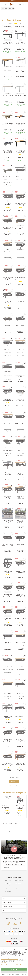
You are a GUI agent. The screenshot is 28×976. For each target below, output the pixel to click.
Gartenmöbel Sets (19, 880)
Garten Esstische (7, 26)
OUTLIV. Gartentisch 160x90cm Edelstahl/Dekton (20, 302)
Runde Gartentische (7, 826)
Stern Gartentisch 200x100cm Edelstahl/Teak (20, 351)
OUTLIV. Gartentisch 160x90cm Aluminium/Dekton (20, 178)
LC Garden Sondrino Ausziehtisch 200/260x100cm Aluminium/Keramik (20, 546)
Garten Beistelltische (19, 26)
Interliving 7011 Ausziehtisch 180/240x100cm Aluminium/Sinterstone (8, 644)
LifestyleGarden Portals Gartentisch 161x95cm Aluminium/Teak (20, 151)
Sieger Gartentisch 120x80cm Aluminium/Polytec (8, 473)
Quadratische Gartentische (9, 828)
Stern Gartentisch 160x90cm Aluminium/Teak (7, 497)
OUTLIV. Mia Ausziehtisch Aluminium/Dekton (8, 374)
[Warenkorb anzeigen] (25, 4)
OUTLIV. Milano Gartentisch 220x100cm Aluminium (20, 375)
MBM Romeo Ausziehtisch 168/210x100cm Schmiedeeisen (20, 425)
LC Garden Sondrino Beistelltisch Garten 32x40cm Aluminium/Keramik (8, 571)
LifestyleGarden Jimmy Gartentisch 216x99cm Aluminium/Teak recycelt (20, 644)
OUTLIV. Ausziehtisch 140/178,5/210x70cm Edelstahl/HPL (7, 716)
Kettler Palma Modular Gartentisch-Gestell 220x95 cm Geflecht (7, 178)
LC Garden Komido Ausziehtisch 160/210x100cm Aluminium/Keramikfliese (8, 351)
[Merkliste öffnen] (22, 4)
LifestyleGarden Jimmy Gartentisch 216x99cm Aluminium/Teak (7, 692)
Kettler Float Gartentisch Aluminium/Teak (8, 69)
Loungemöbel (8, 883)
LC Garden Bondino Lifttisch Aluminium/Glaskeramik (8, 595)
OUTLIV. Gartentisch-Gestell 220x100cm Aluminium (20, 327)
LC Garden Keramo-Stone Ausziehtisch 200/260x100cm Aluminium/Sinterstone (20, 619)
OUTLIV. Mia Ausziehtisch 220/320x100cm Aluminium (8, 521)
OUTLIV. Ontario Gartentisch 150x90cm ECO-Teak (20, 764)
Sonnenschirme (8, 891)
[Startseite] (13, 4)
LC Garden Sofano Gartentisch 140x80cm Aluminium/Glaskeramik (20, 595)
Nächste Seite (14, 781)
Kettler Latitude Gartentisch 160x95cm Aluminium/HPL (20, 43)
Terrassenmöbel (18, 886)
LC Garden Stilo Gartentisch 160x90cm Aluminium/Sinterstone (20, 571)
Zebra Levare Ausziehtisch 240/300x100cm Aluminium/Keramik (20, 399)
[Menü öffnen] (2, 4)
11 (18, 785)
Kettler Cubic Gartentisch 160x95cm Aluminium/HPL (7, 96)
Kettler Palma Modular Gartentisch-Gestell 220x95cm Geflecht (7, 151)
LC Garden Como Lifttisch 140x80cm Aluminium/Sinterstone (7, 449)
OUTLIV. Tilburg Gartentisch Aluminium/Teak (7, 619)
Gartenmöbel (8, 880)
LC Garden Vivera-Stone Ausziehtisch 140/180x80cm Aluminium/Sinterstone (20, 449)
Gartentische (18, 883)
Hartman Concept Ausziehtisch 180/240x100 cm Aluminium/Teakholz (7, 764)
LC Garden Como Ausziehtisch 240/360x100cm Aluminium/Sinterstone (8, 302)
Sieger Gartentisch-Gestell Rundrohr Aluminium (20, 96)
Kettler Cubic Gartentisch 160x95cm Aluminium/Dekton (20, 70)
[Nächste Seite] (22, 785)
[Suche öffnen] (5, 4)
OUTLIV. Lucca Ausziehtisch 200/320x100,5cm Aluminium (8, 204)
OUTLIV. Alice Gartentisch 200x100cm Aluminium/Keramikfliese (8, 278)
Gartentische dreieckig (8, 832)
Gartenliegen (18, 888)
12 (20, 785)
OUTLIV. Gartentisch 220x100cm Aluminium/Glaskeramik (8, 668)
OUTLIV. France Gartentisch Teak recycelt (20, 228)
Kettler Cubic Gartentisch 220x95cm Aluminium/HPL (7, 545)
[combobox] (12, 785)
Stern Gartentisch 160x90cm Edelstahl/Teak (7, 424)
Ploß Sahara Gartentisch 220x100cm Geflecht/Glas (7, 124)
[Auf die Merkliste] (12, 31)
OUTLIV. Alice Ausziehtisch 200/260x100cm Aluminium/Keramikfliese (20, 204)
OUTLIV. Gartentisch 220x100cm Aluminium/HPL (20, 692)
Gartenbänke (8, 888)
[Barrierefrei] (20, 4)
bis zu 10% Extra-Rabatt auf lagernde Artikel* (13, 1)
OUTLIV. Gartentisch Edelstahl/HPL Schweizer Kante (8, 43)
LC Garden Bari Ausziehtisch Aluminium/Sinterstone (20, 253)
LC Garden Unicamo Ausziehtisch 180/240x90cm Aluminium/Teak (8, 253)
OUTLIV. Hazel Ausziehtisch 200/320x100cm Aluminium (20, 521)
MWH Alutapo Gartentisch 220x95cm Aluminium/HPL (20, 716)
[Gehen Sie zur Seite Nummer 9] (6, 785)
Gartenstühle (8, 886)
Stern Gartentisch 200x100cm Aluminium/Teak (20, 473)
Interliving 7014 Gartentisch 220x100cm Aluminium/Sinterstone (8, 327)
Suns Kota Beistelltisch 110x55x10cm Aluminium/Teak (20, 125)
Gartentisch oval (7, 830)
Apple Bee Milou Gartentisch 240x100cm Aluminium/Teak (20, 668)
